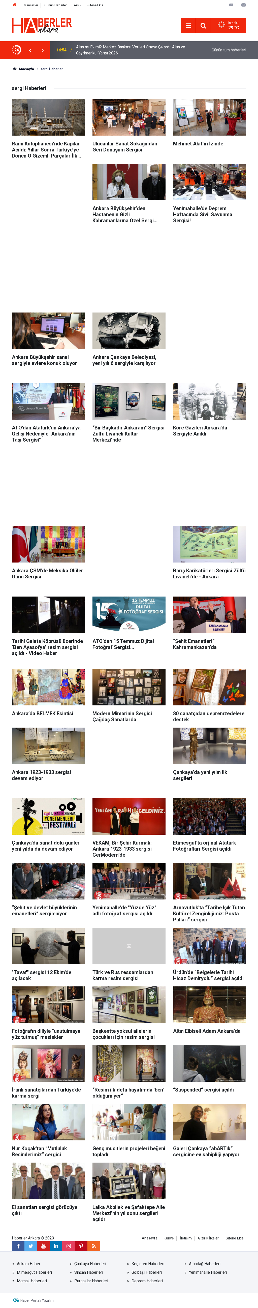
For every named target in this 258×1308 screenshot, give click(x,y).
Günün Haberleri (56, 5)
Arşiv (77, 5)
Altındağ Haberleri (204, 1263)
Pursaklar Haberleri (91, 1281)
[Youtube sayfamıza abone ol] (43, 1246)
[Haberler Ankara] (42, 25)
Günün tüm (229, 50)
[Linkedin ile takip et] (56, 1246)
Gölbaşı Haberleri (147, 1272)
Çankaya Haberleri (90, 1263)
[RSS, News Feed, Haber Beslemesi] (93, 1246)
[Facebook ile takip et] (18, 1246)
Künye (169, 1238)
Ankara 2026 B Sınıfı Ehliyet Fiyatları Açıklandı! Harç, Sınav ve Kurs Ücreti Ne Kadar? (129, 50)
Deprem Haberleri (147, 1281)
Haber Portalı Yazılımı (37, 1300)
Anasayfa (26, 69)
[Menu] (188, 25)
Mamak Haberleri (32, 1281)
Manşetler (31, 5)
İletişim (186, 1238)
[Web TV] (231, 5)
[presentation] (30, 50)
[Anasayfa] (14, 5)
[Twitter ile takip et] (30, 1246)
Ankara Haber (28, 1263)
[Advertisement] (48, 195)
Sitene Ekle (95, 5)
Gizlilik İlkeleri (208, 1238)
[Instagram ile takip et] (68, 1246)
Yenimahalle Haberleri (208, 1272)
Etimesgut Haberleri (34, 1272)
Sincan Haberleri (88, 1272)
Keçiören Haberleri (148, 1263)
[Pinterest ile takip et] (81, 1246)
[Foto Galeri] (243, 5)
